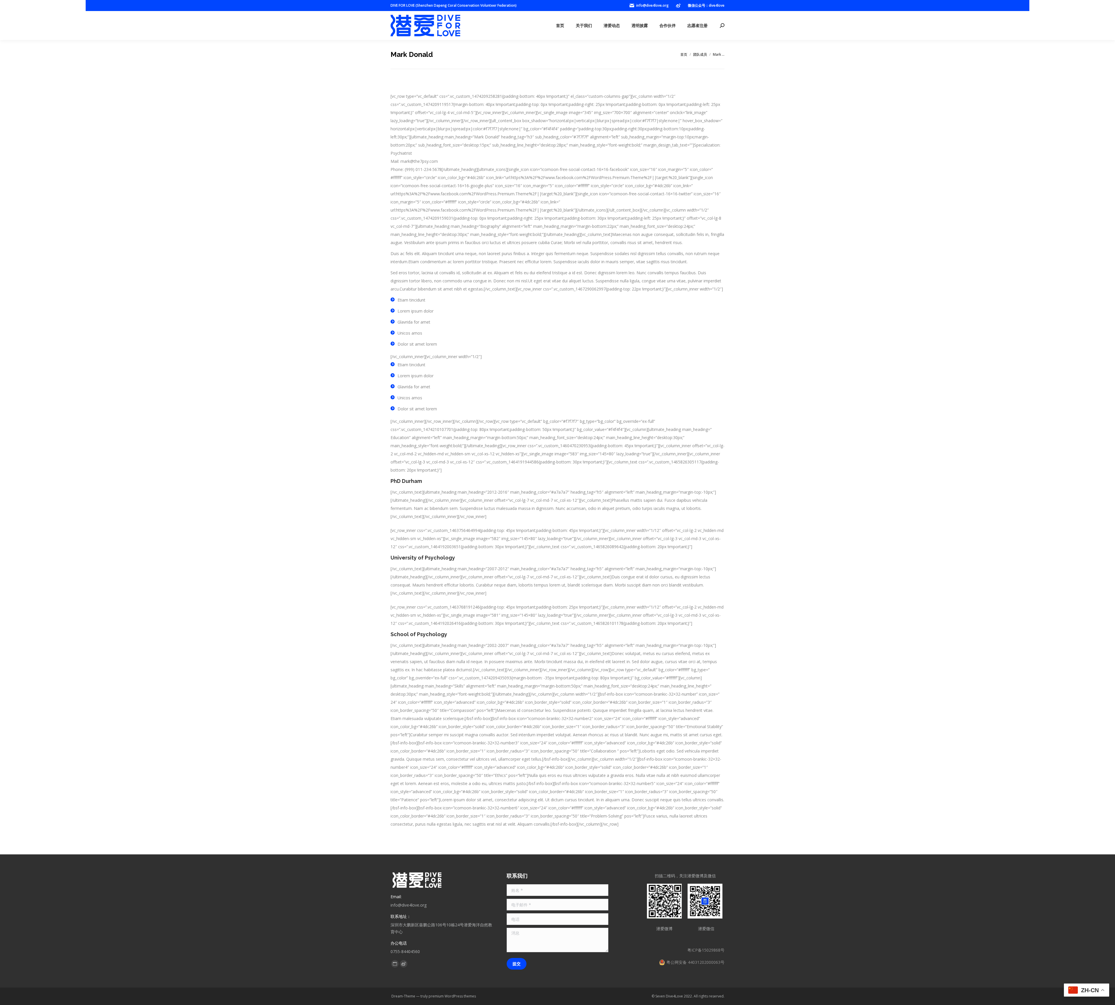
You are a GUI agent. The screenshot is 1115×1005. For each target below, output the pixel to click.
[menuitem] (560, 25)
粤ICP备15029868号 (705, 950)
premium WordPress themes (452, 996)
